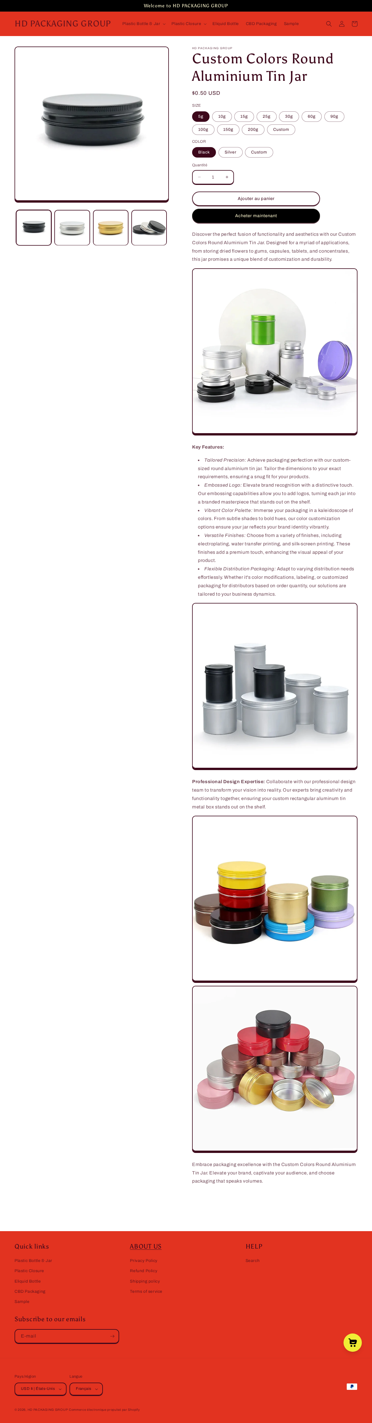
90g (334, 116)
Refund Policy (143, 1271)
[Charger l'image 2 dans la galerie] (72, 227)
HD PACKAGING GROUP (48, 1409)
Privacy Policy (143, 1260)
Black (204, 152)
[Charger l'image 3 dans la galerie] (110, 227)
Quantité (199, 165)
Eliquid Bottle (28, 1281)
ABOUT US (146, 1246)
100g (203, 129)
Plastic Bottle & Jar (33, 1260)
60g (312, 116)
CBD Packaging (30, 1291)
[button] (143, 24)
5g (200, 116)
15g (244, 116)
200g (253, 129)
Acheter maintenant (256, 215)
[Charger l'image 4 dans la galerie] (149, 227)
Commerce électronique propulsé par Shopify (104, 1409)
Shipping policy (145, 1281)
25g (267, 116)
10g (222, 116)
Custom (281, 129)
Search (253, 1260)
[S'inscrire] (112, 1336)
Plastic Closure (29, 1271)
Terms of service (146, 1291)
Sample (22, 1301)
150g (228, 129)
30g (289, 116)
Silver (231, 152)
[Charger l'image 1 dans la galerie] (33, 227)
